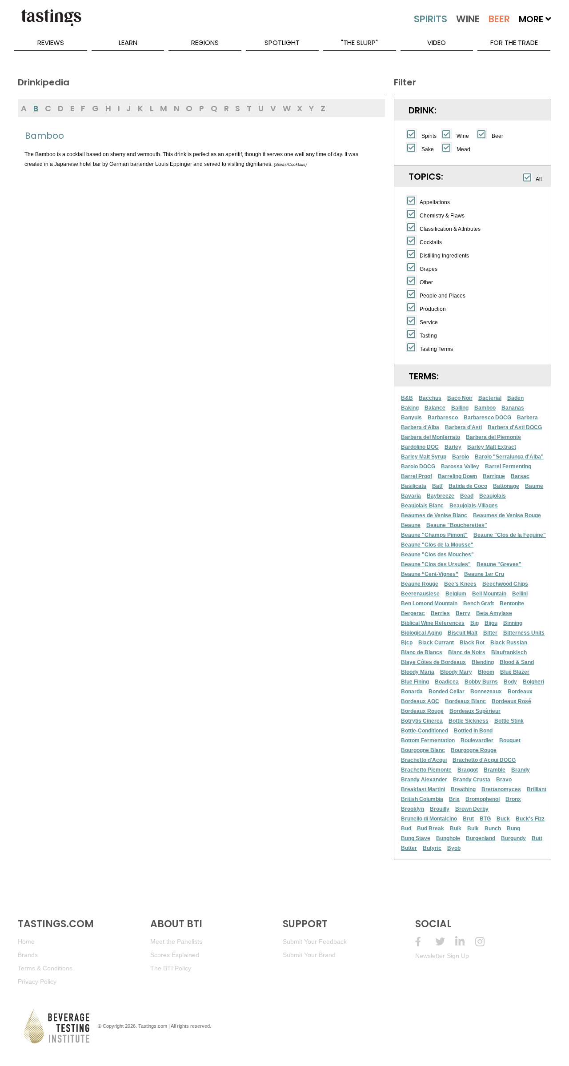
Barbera (527, 417)
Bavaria (411, 496)
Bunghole (448, 838)
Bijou (491, 623)
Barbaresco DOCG (487, 417)
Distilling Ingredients (444, 256)
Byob (454, 848)
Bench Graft (478, 603)
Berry (463, 613)
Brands (28, 954)
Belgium (455, 594)
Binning (512, 623)
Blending (483, 662)
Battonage (506, 486)
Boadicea (447, 682)
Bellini (520, 594)
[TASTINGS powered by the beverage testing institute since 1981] (51, 22)
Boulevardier (477, 740)
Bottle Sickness (469, 721)
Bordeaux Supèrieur (475, 711)
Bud (406, 828)
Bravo (504, 779)
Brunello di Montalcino (429, 819)
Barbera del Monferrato (430, 437)
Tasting (428, 336)
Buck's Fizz (530, 819)
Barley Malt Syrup (423, 457)
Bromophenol (482, 799)
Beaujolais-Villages (473, 506)
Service (429, 322)
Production (433, 309)
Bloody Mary (456, 672)
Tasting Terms (436, 349)
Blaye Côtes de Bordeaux (433, 662)
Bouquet (510, 740)
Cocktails (431, 242)
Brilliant (536, 789)
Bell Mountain (489, 594)
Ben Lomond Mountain (429, 603)
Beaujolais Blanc (422, 506)
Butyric (432, 848)
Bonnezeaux (486, 691)
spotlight (282, 42)
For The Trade (514, 42)
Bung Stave (415, 838)
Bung (513, 828)
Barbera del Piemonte (493, 437)
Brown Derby (472, 809)
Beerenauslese (420, 594)
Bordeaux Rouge (422, 711)
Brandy (520, 770)
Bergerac (413, 613)
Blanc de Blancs (421, 652)
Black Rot (472, 643)
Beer (497, 136)
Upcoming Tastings (485, 941)
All (539, 179)
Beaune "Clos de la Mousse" (437, 545)
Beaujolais (492, 496)
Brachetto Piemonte (426, 770)
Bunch (493, 828)
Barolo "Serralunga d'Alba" (509, 457)
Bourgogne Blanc (423, 750)
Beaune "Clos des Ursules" (436, 564)
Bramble (494, 770)
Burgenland (480, 838)
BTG (485, 819)
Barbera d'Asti (463, 427)
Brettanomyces (501, 789)
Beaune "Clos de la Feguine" (509, 535)
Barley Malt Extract (491, 447)
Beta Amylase (494, 613)
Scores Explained (174, 954)
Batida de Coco (468, 486)
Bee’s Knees (460, 584)
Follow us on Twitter (445, 941)
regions (205, 42)
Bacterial (489, 398)
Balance (435, 408)
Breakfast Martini (423, 789)
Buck (503, 819)
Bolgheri (533, 682)
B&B (407, 398)
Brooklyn (412, 809)
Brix (454, 799)
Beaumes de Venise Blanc (434, 515)
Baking (410, 408)
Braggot (467, 770)
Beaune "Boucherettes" (456, 525)
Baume (534, 486)
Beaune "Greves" (499, 564)
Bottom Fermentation (428, 740)
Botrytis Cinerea (422, 721)
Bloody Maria (417, 672)
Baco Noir (460, 398)
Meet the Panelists (176, 941)
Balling (460, 408)
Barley (453, 447)
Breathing (463, 789)
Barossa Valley (460, 466)
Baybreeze (440, 496)
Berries (440, 613)
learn (128, 42)
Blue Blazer (514, 672)
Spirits (429, 136)
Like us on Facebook (425, 941)
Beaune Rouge (419, 584)
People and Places (442, 296)
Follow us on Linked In (465, 941)
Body (510, 682)
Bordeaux (520, 691)
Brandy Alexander (424, 779)
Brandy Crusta (471, 779)
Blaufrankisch (509, 652)
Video (436, 42)
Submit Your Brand (309, 954)
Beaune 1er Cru (484, 574)
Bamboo (485, 408)
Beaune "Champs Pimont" (434, 535)
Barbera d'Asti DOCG (515, 427)
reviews (50, 42)
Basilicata (413, 486)
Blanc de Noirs (466, 652)
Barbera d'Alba (420, 427)
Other (426, 282)
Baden (515, 398)
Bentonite (512, 603)
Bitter (490, 633)
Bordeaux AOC (420, 701)
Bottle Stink (509, 721)
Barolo (460, 457)
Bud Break (430, 828)
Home (26, 941)
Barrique (494, 476)
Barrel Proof (416, 476)
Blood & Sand (517, 662)
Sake (427, 149)
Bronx (513, 799)
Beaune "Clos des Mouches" (437, 554)
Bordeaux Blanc (465, 701)
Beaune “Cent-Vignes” (429, 574)
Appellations (435, 202)
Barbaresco (443, 417)
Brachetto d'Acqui (424, 760)
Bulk (473, 828)
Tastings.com (152, 1026)
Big (474, 623)
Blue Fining (415, 682)
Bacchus (430, 398)
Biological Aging (421, 633)
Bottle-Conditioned (424, 731)
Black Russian (508, 643)
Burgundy (513, 838)
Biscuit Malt (462, 633)
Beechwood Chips (505, 584)
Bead (466, 496)
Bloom (486, 672)
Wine (463, 136)
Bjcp (407, 643)
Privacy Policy (37, 981)
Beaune (411, 525)
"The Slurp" (359, 42)
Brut (468, 819)
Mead (463, 149)
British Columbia (422, 799)
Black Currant (436, 643)
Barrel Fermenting (508, 466)
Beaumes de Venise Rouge (507, 515)
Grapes (428, 269)
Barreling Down (457, 476)
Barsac (520, 476)
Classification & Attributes (450, 229)
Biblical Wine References (433, 623)
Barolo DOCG (418, 466)
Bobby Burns (481, 682)
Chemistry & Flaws (442, 216)
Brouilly (439, 809)
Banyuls (411, 417)
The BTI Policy (170, 968)
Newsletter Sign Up (442, 955)
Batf (437, 486)
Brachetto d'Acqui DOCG (484, 760)
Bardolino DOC (420, 447)
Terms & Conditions (45, 968)
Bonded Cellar (447, 691)
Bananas (512, 408)
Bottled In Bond (473, 731)
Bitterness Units (524, 633)
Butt (537, 838)
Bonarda (412, 691)
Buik (455, 828)
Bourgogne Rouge (474, 750)
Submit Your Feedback (315, 941)
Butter (409, 848)
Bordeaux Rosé (511, 701)
